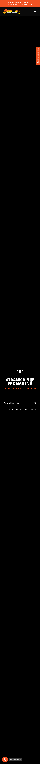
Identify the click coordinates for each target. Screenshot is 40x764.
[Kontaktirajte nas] (5, 759)
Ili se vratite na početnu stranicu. (20, 409)
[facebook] (31, 5)
